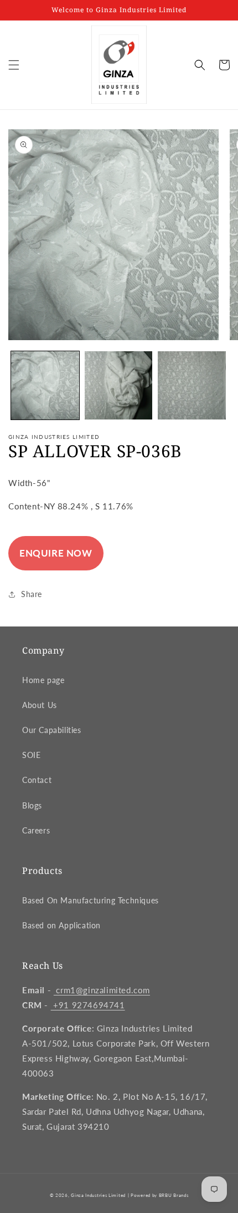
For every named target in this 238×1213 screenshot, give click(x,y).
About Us (39, 705)
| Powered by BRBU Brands (158, 1195)
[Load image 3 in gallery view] (192, 385)
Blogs (32, 805)
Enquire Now (55, 553)
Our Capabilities (51, 730)
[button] (14, 65)
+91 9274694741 (88, 1005)
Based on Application (61, 925)
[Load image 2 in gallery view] (119, 385)
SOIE (31, 755)
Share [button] (31, 594)
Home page (43, 680)
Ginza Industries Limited (98, 1195)
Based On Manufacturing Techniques (90, 900)
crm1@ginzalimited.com (102, 990)
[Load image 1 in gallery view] (45, 385)
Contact (36, 780)
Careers (36, 830)
